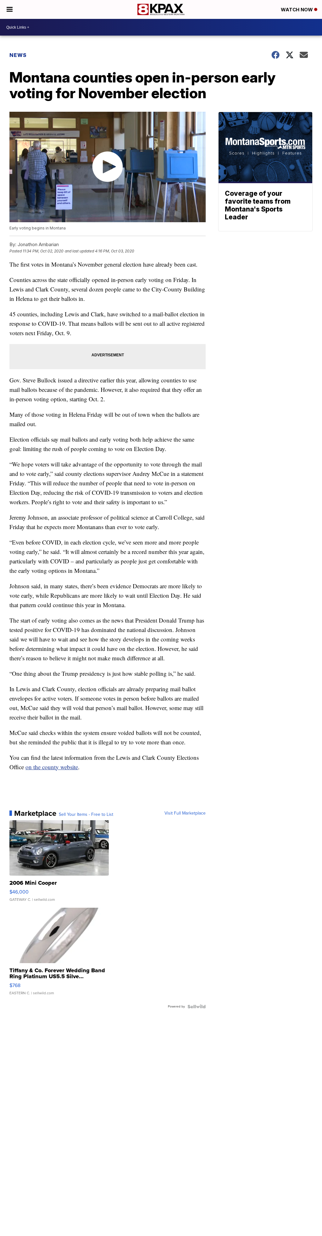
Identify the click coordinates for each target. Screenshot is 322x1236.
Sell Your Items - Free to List (86, 814)
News (18, 55)
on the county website (51, 767)
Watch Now (297, 10)
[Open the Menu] (9, 9)
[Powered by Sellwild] (196, 1006)
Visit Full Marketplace (185, 813)
